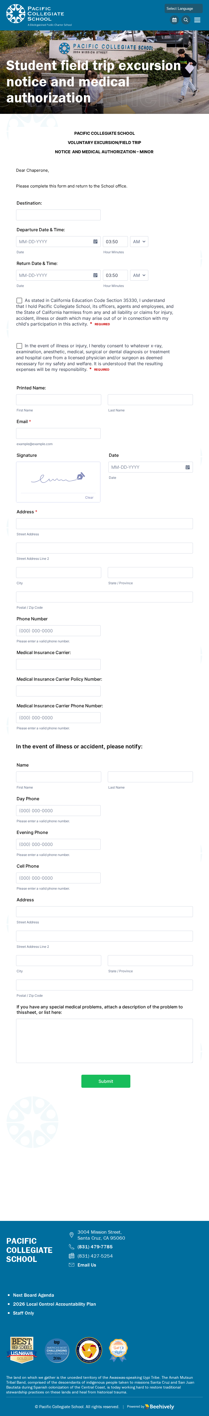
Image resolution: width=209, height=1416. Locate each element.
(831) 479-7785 (95, 1246)
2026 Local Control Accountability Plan (54, 1304)
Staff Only (23, 1313)
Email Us (87, 1265)
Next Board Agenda (33, 1295)
